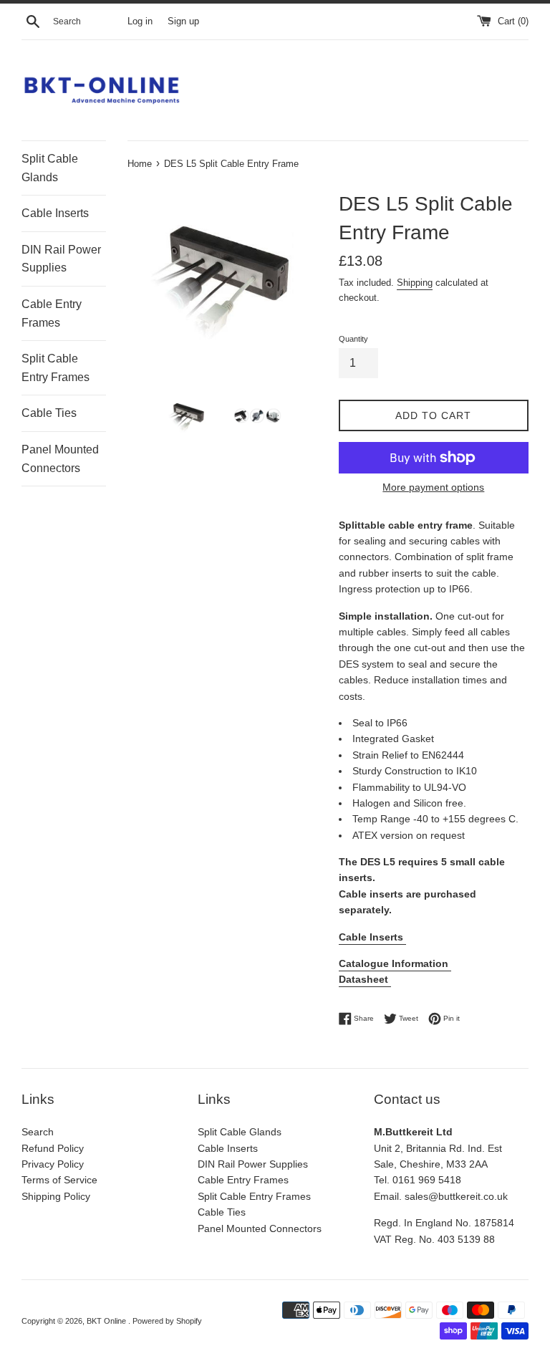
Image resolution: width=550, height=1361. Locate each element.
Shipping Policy (55, 1196)
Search (37, 1132)
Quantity (353, 339)
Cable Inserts (55, 213)
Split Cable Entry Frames (55, 367)
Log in (140, 21)
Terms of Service (59, 1180)
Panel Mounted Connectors (60, 458)
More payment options (433, 487)
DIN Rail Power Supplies (61, 259)
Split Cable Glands (49, 168)
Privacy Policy (52, 1164)
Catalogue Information (395, 963)
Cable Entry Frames (51, 313)
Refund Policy (52, 1148)
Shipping (415, 282)
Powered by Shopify (167, 1321)
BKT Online (107, 1321)
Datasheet (365, 979)
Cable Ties (49, 413)
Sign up (183, 21)
